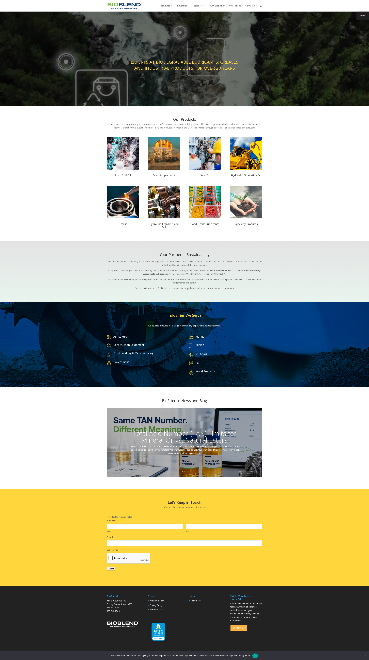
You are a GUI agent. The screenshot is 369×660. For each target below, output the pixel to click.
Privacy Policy (156, 605)
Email (110, 537)
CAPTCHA (112, 549)
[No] (365, 655)
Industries (182, 6)
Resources (198, 6)
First (109, 531)
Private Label (235, 6)
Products (165, 6)
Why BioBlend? (217, 6)
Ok (255, 655)
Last (188, 531)
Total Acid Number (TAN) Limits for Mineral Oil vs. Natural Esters (184, 436)
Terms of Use (156, 609)
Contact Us (251, 6)
